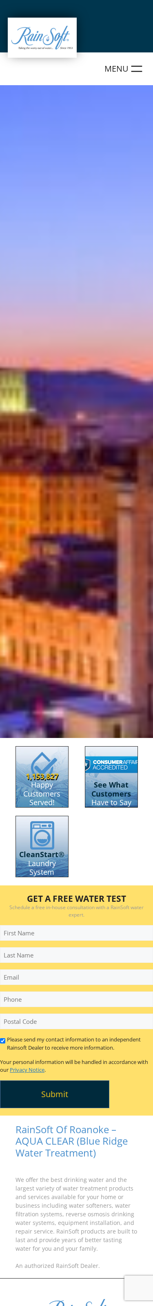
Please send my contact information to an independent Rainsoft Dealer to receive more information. (74, 1043)
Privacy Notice (27, 1069)
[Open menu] (124, 69)
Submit (54, 1094)
